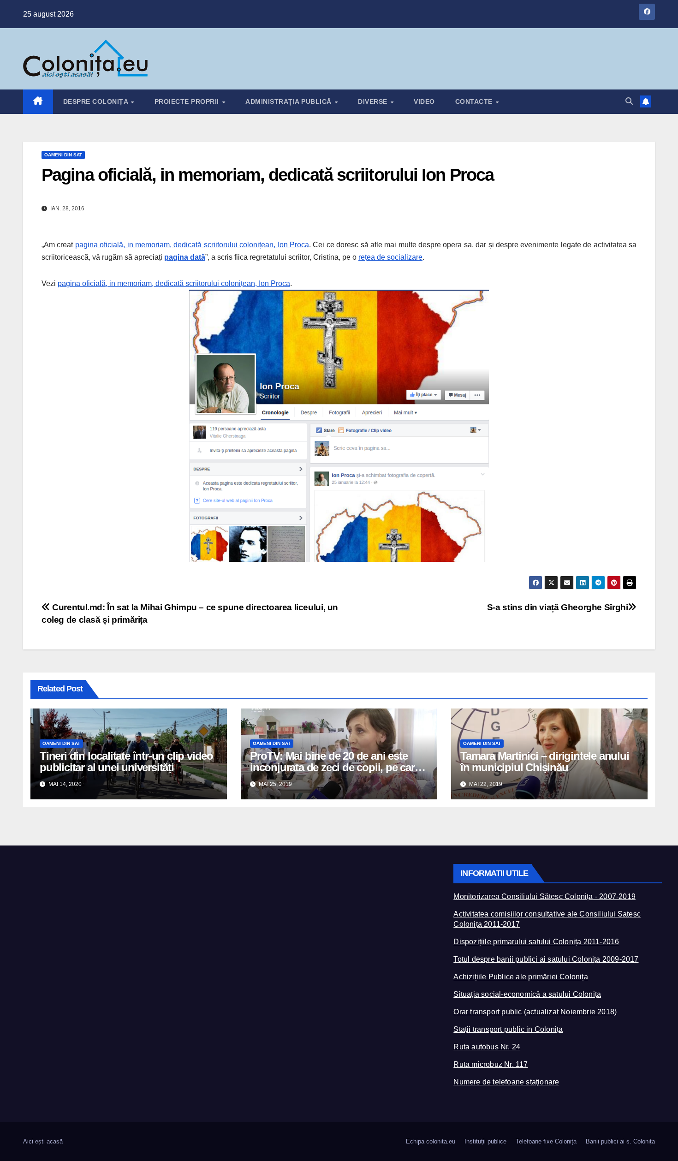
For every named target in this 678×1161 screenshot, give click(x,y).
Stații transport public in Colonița (508, 1029)
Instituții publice (485, 1141)
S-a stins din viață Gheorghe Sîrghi (557, 607)
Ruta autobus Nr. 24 (486, 1047)
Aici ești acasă (43, 1141)
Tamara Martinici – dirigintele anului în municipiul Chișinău (544, 762)
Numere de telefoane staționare (506, 1082)
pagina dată (184, 257)
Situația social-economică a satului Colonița (527, 994)
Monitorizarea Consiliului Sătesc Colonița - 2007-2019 (544, 896)
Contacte (475, 101)
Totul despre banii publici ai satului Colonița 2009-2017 (545, 959)
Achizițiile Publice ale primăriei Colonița (520, 977)
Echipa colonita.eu (430, 1141)
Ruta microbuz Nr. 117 (490, 1064)
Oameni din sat (63, 154)
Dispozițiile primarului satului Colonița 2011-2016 (536, 942)
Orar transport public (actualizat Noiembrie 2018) (535, 1012)
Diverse (373, 101)
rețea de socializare (390, 257)
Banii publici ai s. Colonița (620, 1141)
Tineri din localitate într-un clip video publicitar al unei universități (126, 762)
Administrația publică (289, 101)
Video (424, 101)
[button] (629, 101)
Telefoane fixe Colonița (546, 1141)
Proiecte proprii (188, 101)
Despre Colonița (96, 101)
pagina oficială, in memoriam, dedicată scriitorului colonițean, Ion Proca (192, 245)
